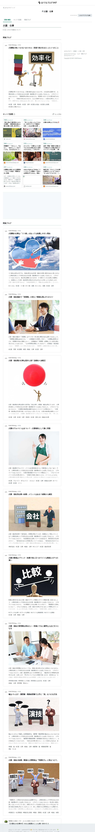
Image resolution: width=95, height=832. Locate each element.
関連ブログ (27, 19)
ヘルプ (78, 53)
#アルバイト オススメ (28, 480)
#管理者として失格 (24, 680)
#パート (55, 480)
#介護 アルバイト (14, 480)
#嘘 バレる (12, 749)
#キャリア (36, 546)
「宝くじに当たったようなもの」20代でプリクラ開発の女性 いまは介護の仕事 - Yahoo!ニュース (32, 124)
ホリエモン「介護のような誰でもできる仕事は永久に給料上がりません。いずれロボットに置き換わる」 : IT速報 (32, 148)
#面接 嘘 (12, 746)
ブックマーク (8, 120)
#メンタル (12, 286)
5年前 (42, 821)
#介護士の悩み (35, 104)
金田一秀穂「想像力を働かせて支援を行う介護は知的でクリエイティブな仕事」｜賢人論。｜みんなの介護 (51, 148)
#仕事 (10, 483)
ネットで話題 (17, 19)
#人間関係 (19, 812)
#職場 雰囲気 (37, 812)
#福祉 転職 (55, 812)
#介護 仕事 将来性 (15, 104)
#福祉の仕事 (45, 417)
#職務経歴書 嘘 (46, 746)
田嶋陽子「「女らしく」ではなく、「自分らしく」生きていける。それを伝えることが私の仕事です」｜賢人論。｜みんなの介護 (12, 148)
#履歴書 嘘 (36, 746)
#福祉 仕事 (30, 349)
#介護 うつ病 (20, 286)
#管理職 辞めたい (22, 683)
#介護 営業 (12, 349)
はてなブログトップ (69, 55)
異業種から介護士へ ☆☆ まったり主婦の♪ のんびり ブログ (24, 821)
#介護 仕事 (26, 104)
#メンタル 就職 (40, 286)
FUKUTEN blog (12, 45)
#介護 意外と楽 (36, 417)
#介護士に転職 (44, 104)
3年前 (19, 45)
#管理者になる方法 (36, 680)
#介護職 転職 (21, 349)
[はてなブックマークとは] (14, 114)
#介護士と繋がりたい (15, 106)
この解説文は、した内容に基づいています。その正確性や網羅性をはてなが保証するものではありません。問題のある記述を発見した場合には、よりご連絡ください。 (12, 30)
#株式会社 (12, 546)
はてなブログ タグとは (70, 53)
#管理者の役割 (13, 680)
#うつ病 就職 (30, 286)
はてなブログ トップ (10, 7)
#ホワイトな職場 (49, 612)
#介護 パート (17, 483)
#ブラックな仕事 (14, 612)
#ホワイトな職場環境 (37, 612)
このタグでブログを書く (85, 15)
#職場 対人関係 (27, 812)
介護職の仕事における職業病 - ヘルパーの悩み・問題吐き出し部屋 (12, 171)
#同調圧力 (12, 812)
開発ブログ (84, 53)
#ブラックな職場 (25, 612)
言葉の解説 (7, 19)
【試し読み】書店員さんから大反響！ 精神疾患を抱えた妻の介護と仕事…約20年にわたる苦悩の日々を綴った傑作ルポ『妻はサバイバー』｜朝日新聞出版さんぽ (12, 124)
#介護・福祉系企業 (45, 546)
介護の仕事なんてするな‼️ (51, 122)
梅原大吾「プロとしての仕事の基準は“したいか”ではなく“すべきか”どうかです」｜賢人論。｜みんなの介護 (51, 171)
